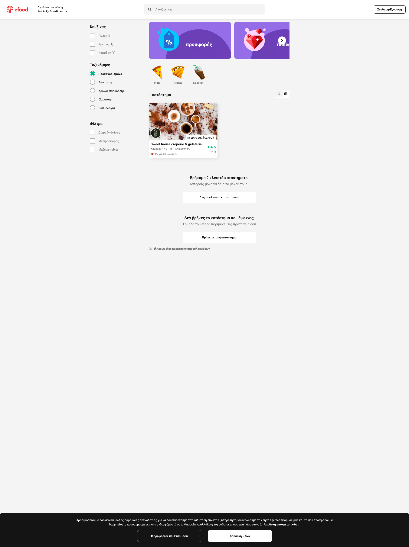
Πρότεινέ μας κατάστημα (219, 237)
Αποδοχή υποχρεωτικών (280, 524)
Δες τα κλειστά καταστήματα (219, 197)
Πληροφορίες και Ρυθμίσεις (169, 536)
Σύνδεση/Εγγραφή (389, 9)
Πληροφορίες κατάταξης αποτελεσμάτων (181, 248)
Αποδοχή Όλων (240, 536)
